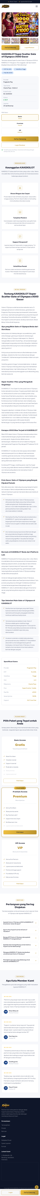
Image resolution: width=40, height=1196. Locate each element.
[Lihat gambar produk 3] (24, 41)
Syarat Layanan (6, 1143)
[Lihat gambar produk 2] (15, 41)
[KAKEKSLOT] (20, 1105)
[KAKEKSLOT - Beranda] (5, 6)
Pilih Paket (20, 780)
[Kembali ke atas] (37, 1187)
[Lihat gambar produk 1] (6, 41)
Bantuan (4, 1131)
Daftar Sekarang (10, 47)
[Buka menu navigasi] (37, 6)
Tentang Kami (5, 1125)
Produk (3, 1128)
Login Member (29, 47)
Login (10, 1192)
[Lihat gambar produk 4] (34, 41)
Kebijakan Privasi (6, 1140)
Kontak (3, 1146)
